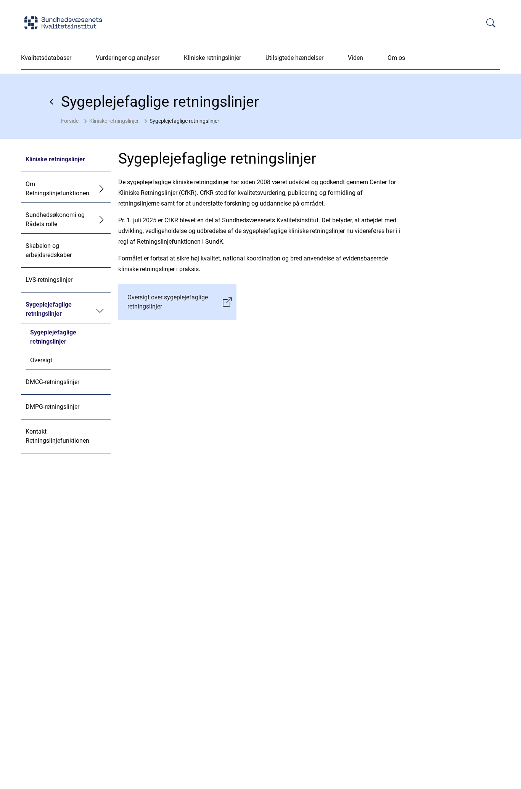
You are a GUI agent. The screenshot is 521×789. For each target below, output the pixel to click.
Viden (355, 57)
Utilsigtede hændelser (294, 57)
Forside (70, 121)
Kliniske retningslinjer (212, 57)
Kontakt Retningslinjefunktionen (57, 436)
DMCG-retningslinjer (52, 382)
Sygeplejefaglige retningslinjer (184, 121)
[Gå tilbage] (52, 102)
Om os (396, 57)
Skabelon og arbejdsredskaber (49, 250)
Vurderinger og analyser (127, 57)
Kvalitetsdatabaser (46, 57)
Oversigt (41, 360)
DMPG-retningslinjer (52, 406)
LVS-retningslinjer (49, 279)
